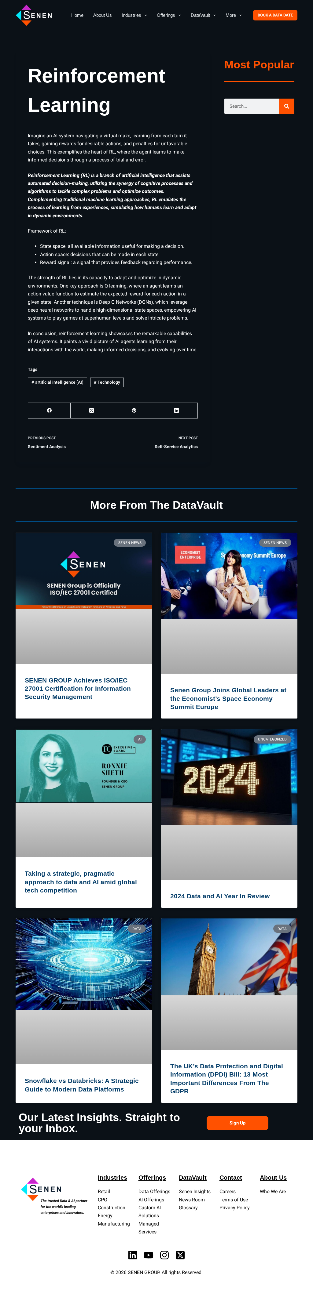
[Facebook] (49, 410)
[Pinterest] (134, 410)
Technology (107, 382)
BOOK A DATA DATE (275, 15)
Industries (131, 15)
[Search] (286, 106)
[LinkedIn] (176, 410)
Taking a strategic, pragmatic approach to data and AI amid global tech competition (81, 882)
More (231, 15)
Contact (230, 1177)
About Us (102, 15)
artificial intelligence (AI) (57, 382)
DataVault (200, 15)
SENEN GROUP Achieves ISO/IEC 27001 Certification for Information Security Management (78, 689)
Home (77, 15)
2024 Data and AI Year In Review (220, 896)
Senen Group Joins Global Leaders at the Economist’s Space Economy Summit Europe (228, 698)
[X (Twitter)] (92, 410)
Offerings (166, 15)
